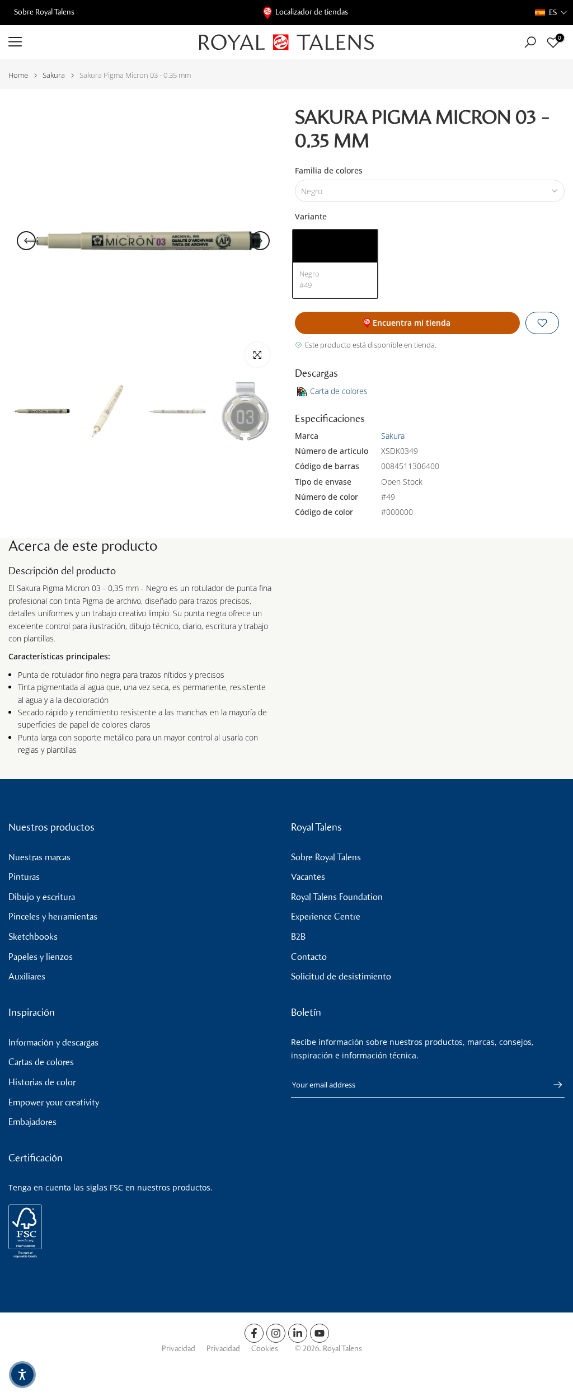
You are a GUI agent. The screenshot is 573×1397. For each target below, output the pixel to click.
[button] (551, 12)
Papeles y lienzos (40, 956)
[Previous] (26, 240)
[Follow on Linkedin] (297, 1333)
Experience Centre (325, 916)
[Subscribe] (552, 1084)
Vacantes (308, 876)
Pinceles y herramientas (52, 916)
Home (18, 75)
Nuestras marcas (39, 857)
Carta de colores (339, 391)
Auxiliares (26, 976)
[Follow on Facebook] (254, 1333)
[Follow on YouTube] (319, 1333)
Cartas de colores (41, 1062)
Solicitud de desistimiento (341, 976)
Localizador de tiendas (311, 12)
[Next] (260, 240)
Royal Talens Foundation (337, 897)
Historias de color (42, 1082)
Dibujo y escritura (41, 897)
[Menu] (95, 42)
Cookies (264, 1348)
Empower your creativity (53, 1102)
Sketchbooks (33, 936)
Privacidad (178, 1348)
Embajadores (32, 1122)
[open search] (530, 42)
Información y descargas (53, 1042)
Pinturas (24, 876)
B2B (298, 936)
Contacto (309, 956)
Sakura (54, 75)
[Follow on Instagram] (275, 1333)
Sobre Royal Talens (44, 12)
